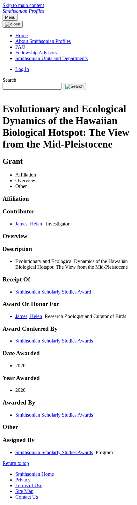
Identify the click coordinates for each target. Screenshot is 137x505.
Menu (10, 17)
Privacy (23, 479)
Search (9, 80)
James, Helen (28, 223)
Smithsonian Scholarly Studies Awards (54, 340)
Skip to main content (23, 5)
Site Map (24, 491)
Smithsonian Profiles (23, 11)
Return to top (16, 463)
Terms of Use (28, 485)
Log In (22, 69)
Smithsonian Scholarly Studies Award (53, 291)
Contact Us (26, 497)
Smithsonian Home (34, 474)
